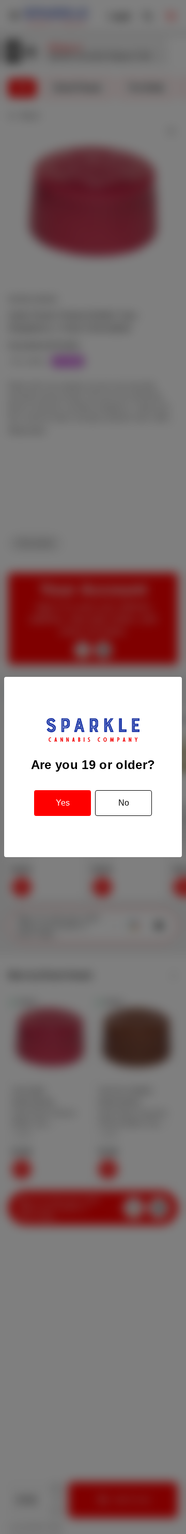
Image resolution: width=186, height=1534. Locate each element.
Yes (63, 802)
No (123, 802)
